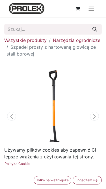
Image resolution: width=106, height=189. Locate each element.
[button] (11, 116)
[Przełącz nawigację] (91, 8)
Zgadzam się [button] (87, 180)
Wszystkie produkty (25, 40)
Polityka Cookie (17, 164)
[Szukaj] (95, 29)
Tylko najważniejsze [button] (52, 180)
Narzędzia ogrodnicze (76, 40)
